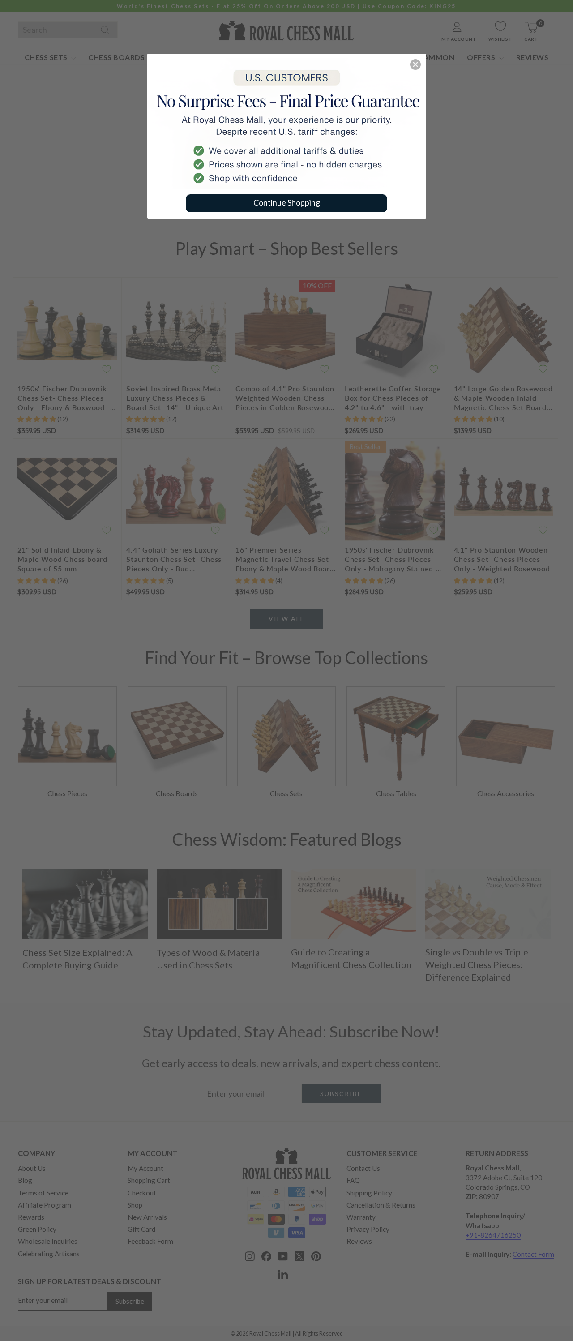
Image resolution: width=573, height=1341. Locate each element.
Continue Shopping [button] (286, 202)
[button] (415, 64)
